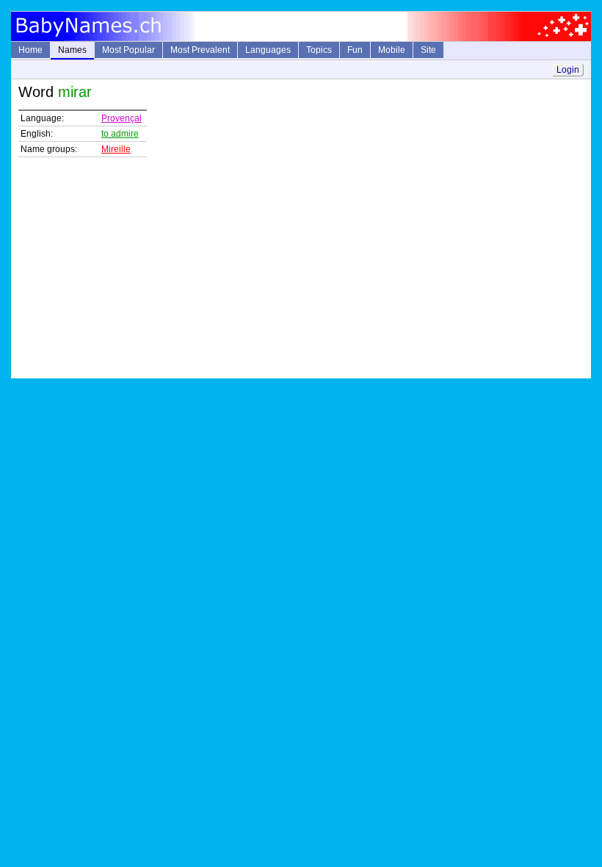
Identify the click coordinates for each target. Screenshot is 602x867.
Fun (355, 50)
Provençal (121, 118)
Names (72, 50)
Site (428, 50)
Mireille (116, 149)
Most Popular (128, 50)
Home (30, 50)
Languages (268, 50)
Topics (319, 50)
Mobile (391, 50)
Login (567, 70)
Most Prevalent (200, 50)
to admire (120, 134)
